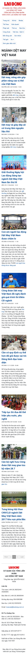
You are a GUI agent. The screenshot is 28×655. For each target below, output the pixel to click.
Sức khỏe (17, 36)
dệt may (15, 95)
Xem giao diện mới (9, 43)
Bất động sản (7, 36)
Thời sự (14, 28)
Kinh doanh (15, 24)
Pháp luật (6, 28)
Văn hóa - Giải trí (18, 32)
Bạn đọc (22, 28)
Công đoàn (6, 32)
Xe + (12, 39)
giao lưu (4, 484)
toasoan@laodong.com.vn (15, 607)
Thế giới (5, 39)
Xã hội (14, 20)
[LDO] (14, 68)
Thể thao (6, 24)
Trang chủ (6, 20)
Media (21, 20)
